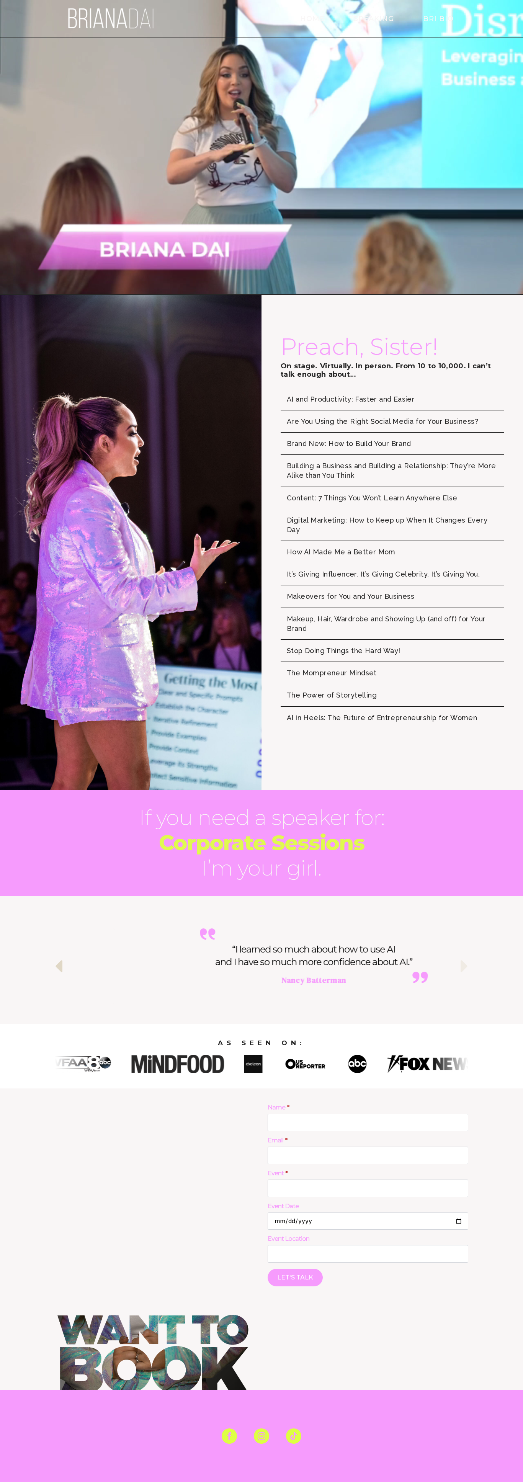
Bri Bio (438, 19)
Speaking (374, 19)
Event (278, 1173)
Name (278, 1108)
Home (312, 19)
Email (277, 1140)
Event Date (283, 1206)
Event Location (288, 1239)
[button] (58, 966)
